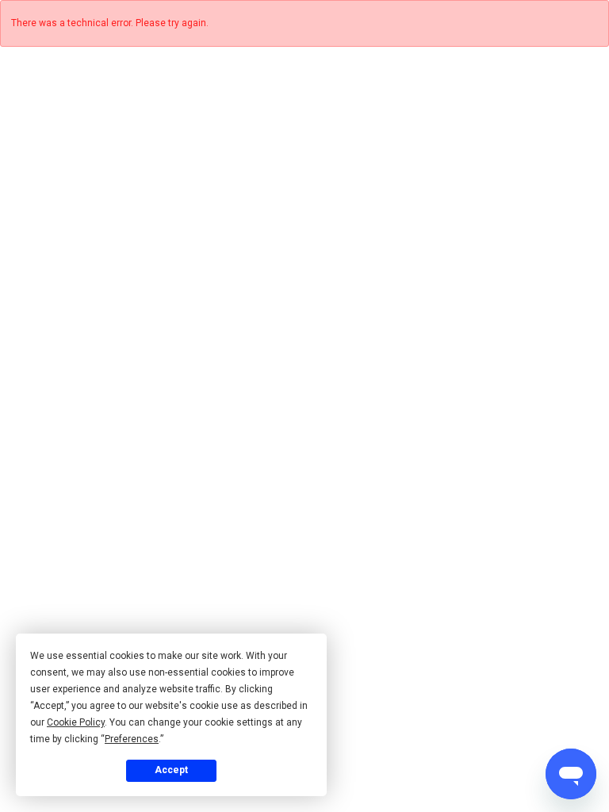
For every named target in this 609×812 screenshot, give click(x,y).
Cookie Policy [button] (76, 722)
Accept (171, 770)
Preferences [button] (132, 739)
